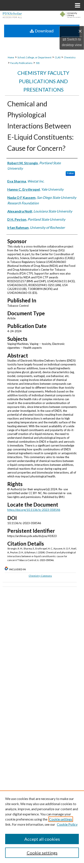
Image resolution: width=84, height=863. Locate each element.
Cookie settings (60, 819)
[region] (42, 827)
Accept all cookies (42, 839)
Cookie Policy (67, 824)
